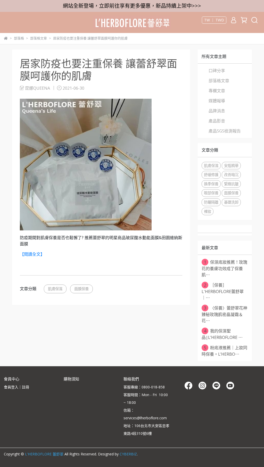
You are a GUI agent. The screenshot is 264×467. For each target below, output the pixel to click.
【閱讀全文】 (32, 254)
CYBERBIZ (128, 454)
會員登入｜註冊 (16, 387)
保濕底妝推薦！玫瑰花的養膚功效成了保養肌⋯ (224, 268)
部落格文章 (219, 81)
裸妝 (207, 211)
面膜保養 (81, 288)
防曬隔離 (211, 202)
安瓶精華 (231, 165)
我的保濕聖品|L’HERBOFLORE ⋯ (222, 334)
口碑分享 (217, 70)
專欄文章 (217, 91)
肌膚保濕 (55, 288)
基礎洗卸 (231, 202)
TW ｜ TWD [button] (214, 20)
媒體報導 (217, 101)
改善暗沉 (231, 174)
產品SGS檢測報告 (225, 131)
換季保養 (211, 183)
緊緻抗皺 (231, 183)
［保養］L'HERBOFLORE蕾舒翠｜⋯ (223, 291)
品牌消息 (217, 111)
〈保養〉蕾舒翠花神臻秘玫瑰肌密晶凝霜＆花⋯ (224, 314)
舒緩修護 (211, 174)
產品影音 (217, 121)
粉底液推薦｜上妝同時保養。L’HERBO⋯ (224, 351)
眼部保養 (211, 192)
